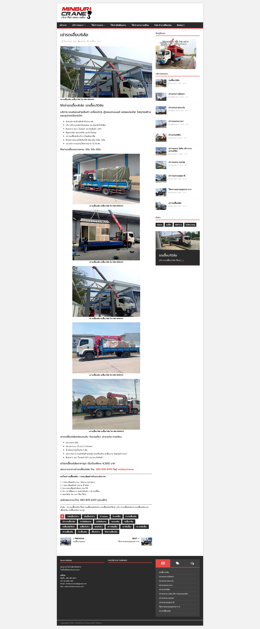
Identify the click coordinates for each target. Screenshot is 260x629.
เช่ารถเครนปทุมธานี (176, 175)
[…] (182, 260)
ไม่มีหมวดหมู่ (190, 225)
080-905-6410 (104, 469)
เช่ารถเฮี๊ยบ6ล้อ (67, 532)
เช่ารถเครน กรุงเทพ (176, 162)
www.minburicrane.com (74, 586)
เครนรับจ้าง (99, 527)
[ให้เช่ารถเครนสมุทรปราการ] (161, 194)
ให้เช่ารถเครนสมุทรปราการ (180, 189)
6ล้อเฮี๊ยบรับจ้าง (89, 516)
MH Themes (97, 623)
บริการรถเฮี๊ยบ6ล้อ (68, 521)
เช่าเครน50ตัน (174, 134)
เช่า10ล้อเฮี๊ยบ (112, 527)
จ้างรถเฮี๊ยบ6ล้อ (131, 516)
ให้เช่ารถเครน (97, 25)
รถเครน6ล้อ (115, 521)
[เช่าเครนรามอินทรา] (161, 99)
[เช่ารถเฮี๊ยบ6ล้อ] (161, 208)
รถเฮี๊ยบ (92, 41)
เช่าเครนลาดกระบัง (176, 107)
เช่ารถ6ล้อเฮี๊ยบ (141, 527)
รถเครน (159, 225)
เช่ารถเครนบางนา (176, 121)
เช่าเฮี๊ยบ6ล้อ (82, 532)
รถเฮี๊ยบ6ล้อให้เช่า (68, 527)
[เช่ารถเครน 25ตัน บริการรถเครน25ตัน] (161, 154)
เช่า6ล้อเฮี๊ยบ (126, 527)
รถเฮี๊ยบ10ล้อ (128, 521)
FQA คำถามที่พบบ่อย (162, 25)
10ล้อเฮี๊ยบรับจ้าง (73, 516)
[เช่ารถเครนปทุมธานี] (161, 181)
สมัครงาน (178, 225)
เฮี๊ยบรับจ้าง (96, 532)
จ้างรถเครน (104, 516)
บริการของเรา (78, 25)
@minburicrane (73, 569)
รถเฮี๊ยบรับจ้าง (85, 527)
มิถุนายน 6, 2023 (70, 41)
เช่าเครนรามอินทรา (176, 94)
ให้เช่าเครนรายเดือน (140, 25)
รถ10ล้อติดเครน (85, 521)
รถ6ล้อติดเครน (101, 521)
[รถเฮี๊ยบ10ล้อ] (161, 85)
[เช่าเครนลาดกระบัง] (161, 113)
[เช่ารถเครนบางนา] (161, 126)
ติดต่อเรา (181, 25)
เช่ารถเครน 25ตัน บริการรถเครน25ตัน (180, 149)
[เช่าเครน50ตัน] (161, 140)
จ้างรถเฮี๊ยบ (117, 516)
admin (82, 41)
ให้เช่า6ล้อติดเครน (118, 25)
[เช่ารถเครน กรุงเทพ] (161, 167)
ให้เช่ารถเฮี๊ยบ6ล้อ (111, 532)
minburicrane (126, 469)
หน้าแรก (63, 25)
